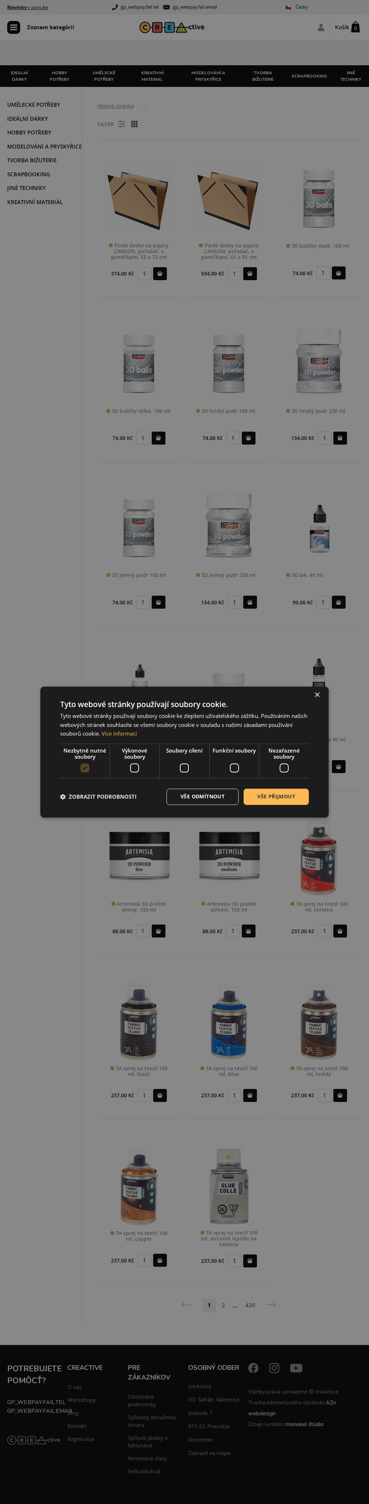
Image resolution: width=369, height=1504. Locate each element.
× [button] (317, 695)
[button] (98, 797)
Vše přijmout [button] (276, 796)
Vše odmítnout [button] (202, 796)
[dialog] (184, 752)
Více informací (119, 733)
